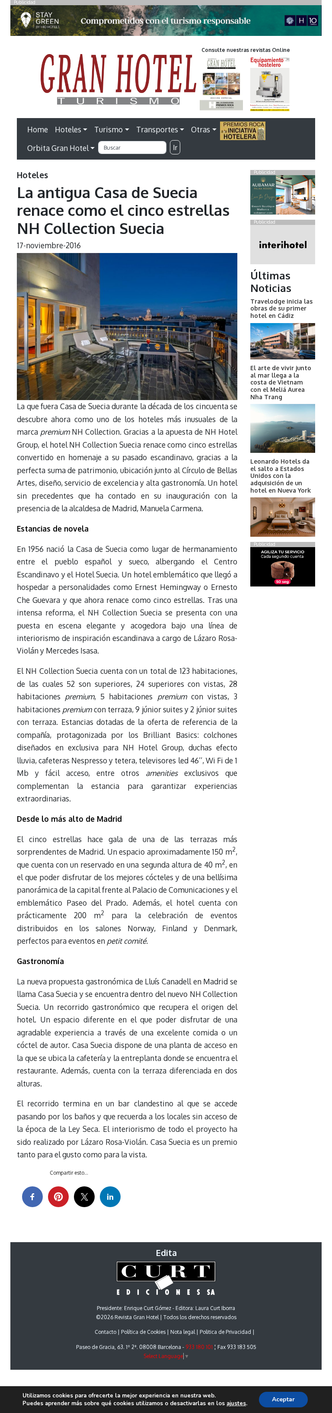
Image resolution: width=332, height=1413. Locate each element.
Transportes (157, 129)
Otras (200, 129)
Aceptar (283, 1399)
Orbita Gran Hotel (58, 148)
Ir (175, 147)
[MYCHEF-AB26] (282, 568)
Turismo (108, 129)
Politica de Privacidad (225, 1332)
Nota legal (182, 1332)
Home (37, 129)
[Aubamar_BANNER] (282, 196)
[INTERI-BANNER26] (282, 246)
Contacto (105, 1332)
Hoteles (68, 129)
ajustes (236, 1403)
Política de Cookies (143, 1332)
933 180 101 (199, 1347)
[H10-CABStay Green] (166, 23)
